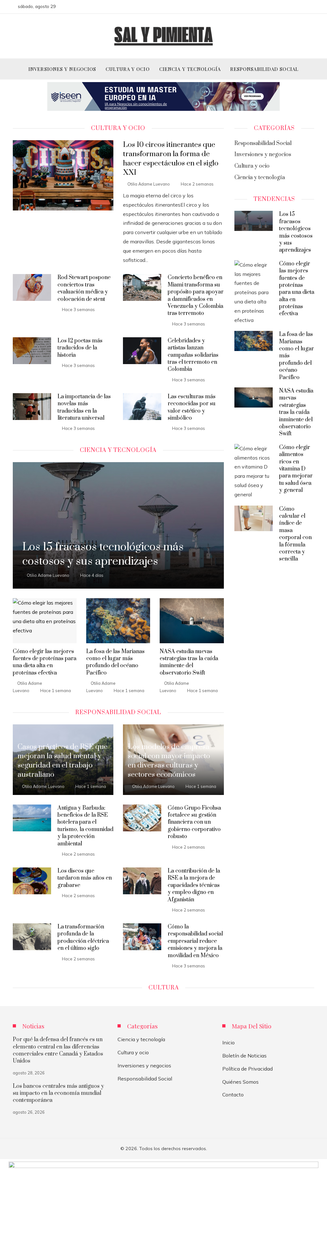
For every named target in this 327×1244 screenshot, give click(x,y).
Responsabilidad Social (145, 1078)
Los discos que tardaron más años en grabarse (84, 878)
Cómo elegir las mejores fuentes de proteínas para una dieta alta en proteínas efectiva (44, 662)
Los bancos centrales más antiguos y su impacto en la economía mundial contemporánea (58, 1093)
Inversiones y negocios (144, 1065)
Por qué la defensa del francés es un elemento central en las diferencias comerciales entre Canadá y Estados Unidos (58, 1050)
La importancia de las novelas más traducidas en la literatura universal (84, 407)
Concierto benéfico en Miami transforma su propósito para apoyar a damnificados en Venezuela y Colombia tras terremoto (196, 295)
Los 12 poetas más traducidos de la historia (80, 348)
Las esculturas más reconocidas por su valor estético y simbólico (192, 407)
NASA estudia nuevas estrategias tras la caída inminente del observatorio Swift (189, 662)
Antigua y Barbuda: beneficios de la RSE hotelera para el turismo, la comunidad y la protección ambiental (85, 826)
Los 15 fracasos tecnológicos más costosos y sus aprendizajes (296, 232)
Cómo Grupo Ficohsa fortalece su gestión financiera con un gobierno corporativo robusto (194, 822)
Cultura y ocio (133, 1052)
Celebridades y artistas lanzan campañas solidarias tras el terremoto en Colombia (193, 355)
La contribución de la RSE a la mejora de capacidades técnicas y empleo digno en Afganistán (194, 885)
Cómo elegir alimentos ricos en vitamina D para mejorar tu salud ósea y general (296, 469)
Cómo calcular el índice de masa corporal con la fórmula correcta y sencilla (295, 534)
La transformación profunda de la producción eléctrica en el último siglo (83, 937)
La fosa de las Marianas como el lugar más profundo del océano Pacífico (115, 662)
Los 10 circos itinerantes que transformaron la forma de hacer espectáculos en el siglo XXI (170, 158)
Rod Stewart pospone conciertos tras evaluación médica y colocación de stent (83, 288)
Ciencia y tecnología (141, 1039)
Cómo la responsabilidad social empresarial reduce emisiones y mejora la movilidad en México (195, 941)
